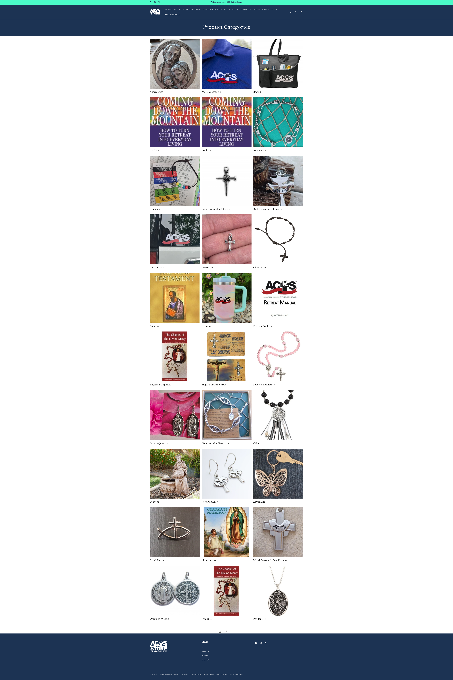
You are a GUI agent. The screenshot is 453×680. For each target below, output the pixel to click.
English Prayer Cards (214, 384)
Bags (256, 92)
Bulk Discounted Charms (216, 209)
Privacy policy (185, 674)
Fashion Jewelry (159, 443)
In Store (154, 502)
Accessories (156, 92)
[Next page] (232, 630)
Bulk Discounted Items (266, 209)
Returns (205, 656)
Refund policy (196, 674)
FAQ (203, 647)
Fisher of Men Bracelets (215, 443)
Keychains (259, 502)
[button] (174, 9)
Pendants (258, 619)
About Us (205, 651)
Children (258, 267)
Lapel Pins (156, 560)
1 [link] (220, 631)
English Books (261, 326)
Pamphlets (208, 619)
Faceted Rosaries (262, 384)
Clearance (155, 326)
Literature (207, 560)
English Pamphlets (160, 384)
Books (153, 150)
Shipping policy (208, 674)
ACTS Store (160, 675)
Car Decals (156, 267)
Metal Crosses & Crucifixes (268, 560)
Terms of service (221, 674)
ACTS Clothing (210, 92)
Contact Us (206, 660)
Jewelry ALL (209, 502)
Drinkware (208, 326)
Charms (206, 267)
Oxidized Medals (159, 619)
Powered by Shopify (171, 675)
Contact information (236, 674)
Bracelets (258, 150)
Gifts (256, 443)
